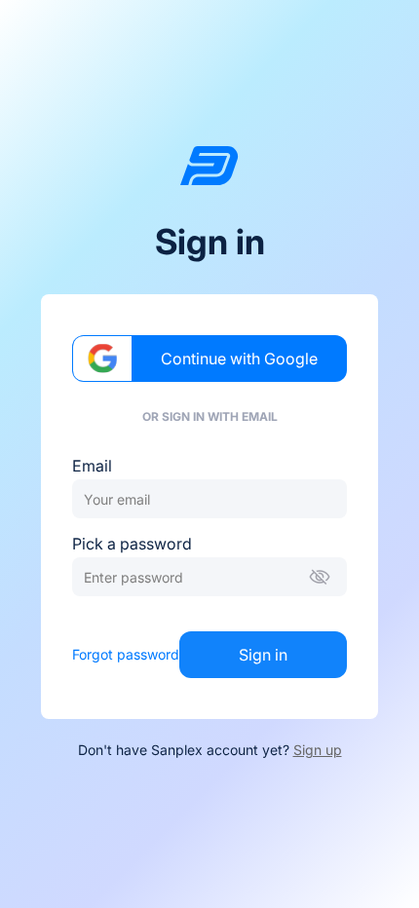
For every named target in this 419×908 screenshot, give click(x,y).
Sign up (317, 749)
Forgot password (125, 654)
